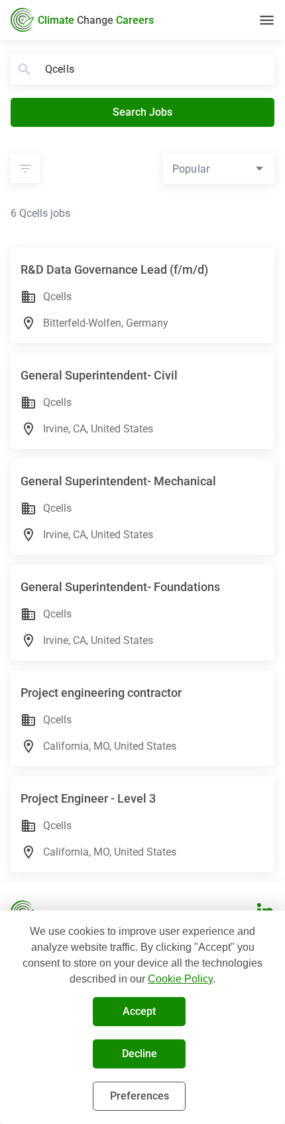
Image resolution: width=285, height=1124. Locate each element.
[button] (25, 168)
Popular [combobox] (190, 169)
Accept (139, 1011)
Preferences (139, 1096)
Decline (139, 1053)
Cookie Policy (180, 978)
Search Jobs (142, 112)
